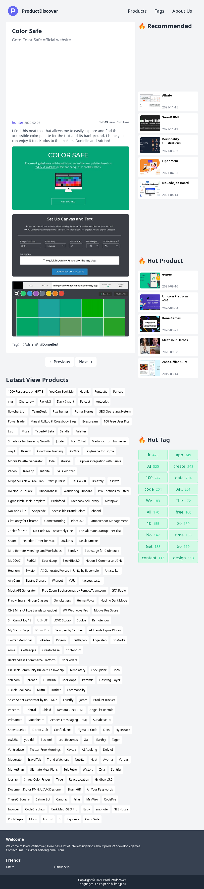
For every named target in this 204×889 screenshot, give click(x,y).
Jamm (83, 700)
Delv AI (108, 750)
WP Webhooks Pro (75, 610)
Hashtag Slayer (109, 680)
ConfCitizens (62, 730)
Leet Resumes (68, 740)
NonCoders (69, 660)
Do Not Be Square (20, 491)
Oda (52, 461)
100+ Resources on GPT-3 (26, 391)
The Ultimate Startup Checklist (100, 531)
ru (124, 884)
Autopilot (102, 401)
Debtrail (31, 710)
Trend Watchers (58, 759)
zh (96, 884)
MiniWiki (92, 799)
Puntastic (101, 391)
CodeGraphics (35, 809)
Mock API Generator (22, 590)
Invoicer (13, 809)
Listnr (12, 431)
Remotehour (100, 620)
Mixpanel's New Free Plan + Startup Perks (36, 481)
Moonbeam (36, 720)
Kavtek (71, 750)
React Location (79, 779)
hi (112, 884)
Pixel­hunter (60, 411)
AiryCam (14, 580)
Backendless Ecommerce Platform (31, 660)
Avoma (108, 759)
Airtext (114, 481)
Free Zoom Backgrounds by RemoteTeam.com (74, 590)
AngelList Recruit (101, 710)
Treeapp (28, 471)
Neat (94, 759)
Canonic (61, 799)
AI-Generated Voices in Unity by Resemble (70, 570)
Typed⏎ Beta (44, 431)
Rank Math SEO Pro (64, 809)
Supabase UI (102, 720)
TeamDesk (39, 411)
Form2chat (78, 441)
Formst (48, 819)
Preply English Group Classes (28, 600)
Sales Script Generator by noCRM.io (32, 700)
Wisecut (57, 580)
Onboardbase (48, 491)
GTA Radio (119, 590)
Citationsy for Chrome (23, 521)
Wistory (88, 769)
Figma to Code (87, 730)
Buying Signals (36, 580)
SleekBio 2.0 (71, 561)
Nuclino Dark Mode (114, 600)
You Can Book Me (62, 391)
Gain (87, 740)
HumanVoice (86, 600)
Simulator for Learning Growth (29, 441)
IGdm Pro (42, 630)
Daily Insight (65, 401)
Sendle (64, 431)
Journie (13, 779)
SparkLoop (49, 561)
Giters (10, 867)
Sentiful (116, 769)
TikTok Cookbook (19, 690)
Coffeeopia (28, 650)
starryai (66, 461)
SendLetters (62, 600)
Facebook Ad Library (85, 501)
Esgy (86, 809)
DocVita (74, 451)
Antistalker (112, 570)
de (108, 884)
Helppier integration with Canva (99, 461)
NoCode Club (17, 511)
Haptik (84, 391)
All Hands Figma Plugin (105, 630)
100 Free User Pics (117, 421)
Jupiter (60, 441)
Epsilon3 (46, 740)
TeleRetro (70, 769)
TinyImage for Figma (99, 451)
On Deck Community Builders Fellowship (36, 670)
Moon (33, 819)
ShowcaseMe (17, 730)
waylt (11, 451)
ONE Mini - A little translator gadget (32, 610)
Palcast (85, 401)
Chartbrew (26, 401)
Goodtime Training (50, 451)
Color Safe (92, 819)
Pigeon (61, 640)
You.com (14, 680)
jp (120, 884)
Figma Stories (83, 411)
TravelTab (34, 759)
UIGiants (67, 541)
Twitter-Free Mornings (45, 750)
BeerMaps (69, 680)
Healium (14, 570)
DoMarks (118, 640)
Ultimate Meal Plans (44, 769)
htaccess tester (91, 580)
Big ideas (72, 819)
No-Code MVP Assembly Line (53, 531)
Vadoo (12, 471)
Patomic (87, 680)
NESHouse (121, 809)
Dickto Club (40, 730)
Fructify (68, 700)
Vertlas (124, 759)
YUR (72, 580)
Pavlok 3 (45, 401)
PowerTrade (16, 421)
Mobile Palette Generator (25, 461)
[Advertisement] (70, 81)
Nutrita (80, 759)
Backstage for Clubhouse (102, 551)
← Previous (59, 362)
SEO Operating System (115, 411)
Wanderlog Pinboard (78, 491)
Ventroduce (16, 750)
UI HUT (42, 620)
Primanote (15, 720)
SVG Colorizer (65, 471)
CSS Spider (98, 670)
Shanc (12, 541)
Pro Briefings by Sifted (113, 491)
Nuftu (41, 690)
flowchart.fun (17, 411)
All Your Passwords (100, 789)
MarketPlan (16, 769)
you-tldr (29, 740)
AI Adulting (89, 750)
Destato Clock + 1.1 (70, 710)
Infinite (45, 471)
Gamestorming (54, 521)
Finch (116, 670)
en (100, 884)
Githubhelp (61, 867)
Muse (25, 431)
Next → (86, 362)
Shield (47, 710)
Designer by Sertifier (68, 630)
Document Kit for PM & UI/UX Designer (35, 789)
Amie (11, 650)
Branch (26, 451)
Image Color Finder (37, 779)
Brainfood (58, 501)
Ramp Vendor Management (109, 521)
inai (10, 401)
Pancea (118, 391)
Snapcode (39, 511)
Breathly (97, 481)
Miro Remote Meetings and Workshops (35, 551)
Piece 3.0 (77, 521)
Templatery (77, 670)
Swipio (30, 570)
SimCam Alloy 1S (19, 620)
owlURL (13, 740)
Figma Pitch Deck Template (26, 501)
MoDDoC (14, 561)
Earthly (101, 740)
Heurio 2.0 (78, 481)
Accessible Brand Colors (68, 511)
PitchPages (15, 819)
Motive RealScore (106, 610)
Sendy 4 (73, 551)
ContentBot (73, 650)
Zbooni (96, 511)
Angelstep (99, 640)
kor (116, 884)
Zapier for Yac (17, 531)
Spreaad (31, 680)
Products (137, 11)
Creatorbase (51, 650)
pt (104, 884)
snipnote (102, 809)
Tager (116, 740)
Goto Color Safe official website (41, 40)
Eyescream (90, 421)
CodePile (110, 799)
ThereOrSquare (19, 799)
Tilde (59, 779)
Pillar (76, 799)
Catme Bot (43, 799)
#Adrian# (30, 344)
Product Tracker (104, 700)
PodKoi (31, 561)
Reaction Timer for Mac (38, 541)
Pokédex (44, 640)
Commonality (76, 690)
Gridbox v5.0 (103, 779)
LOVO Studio (62, 620)
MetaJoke (111, 501)
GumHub (49, 680)
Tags (159, 11)
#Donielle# (49, 344)
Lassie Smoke (88, 541)
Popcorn (13, 710)
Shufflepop (79, 640)
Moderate (15, 759)
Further (56, 690)
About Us (182, 11)
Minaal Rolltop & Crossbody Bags (53, 421)
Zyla (102, 769)
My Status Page (18, 630)
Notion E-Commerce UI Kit (104, 561)
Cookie (81, 620)
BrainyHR (74, 789)
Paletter (80, 431)
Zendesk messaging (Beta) (68, 720)
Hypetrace (123, 730)
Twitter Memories (20, 640)
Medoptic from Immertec (109, 441)
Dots (106, 730)
